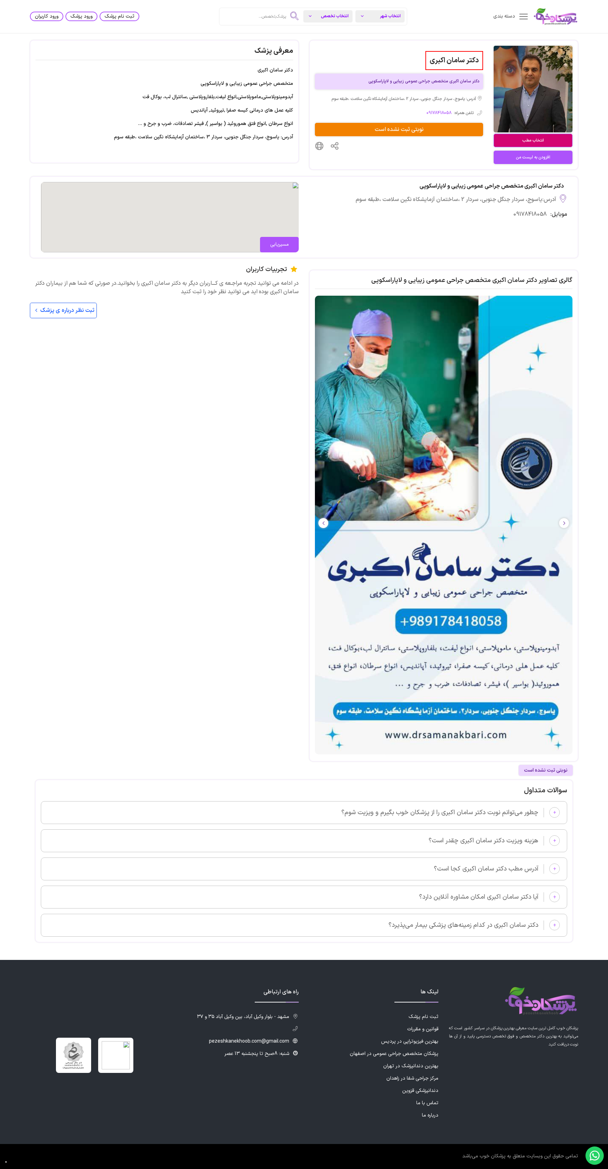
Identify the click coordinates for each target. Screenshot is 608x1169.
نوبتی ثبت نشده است (399, 129)
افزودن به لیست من (533, 157)
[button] (323, 523)
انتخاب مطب (533, 140)
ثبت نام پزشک (119, 16)
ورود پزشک (81, 16)
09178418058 (438, 113)
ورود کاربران (46, 16)
